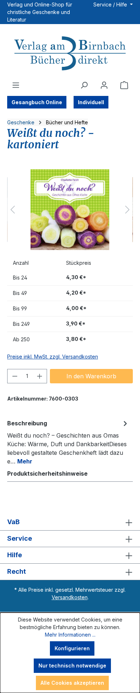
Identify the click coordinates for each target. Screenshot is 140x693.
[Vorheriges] (12, 209)
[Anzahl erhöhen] (39, 376)
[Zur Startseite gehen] (70, 54)
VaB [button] (13, 522)
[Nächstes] (127, 209)
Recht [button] (16, 571)
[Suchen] (84, 85)
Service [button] (19, 538)
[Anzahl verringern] (14, 376)
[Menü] (15, 85)
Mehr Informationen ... (70, 635)
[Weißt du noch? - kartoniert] (70, 209)
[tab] (68, 441)
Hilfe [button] (14, 555)
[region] (70, 209)
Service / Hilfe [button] (111, 4)
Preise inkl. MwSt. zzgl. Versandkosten (52, 357)
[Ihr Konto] (104, 85)
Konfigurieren (72, 648)
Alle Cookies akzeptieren (72, 683)
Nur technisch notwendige (72, 665)
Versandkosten (70, 597)
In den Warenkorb (91, 376)
